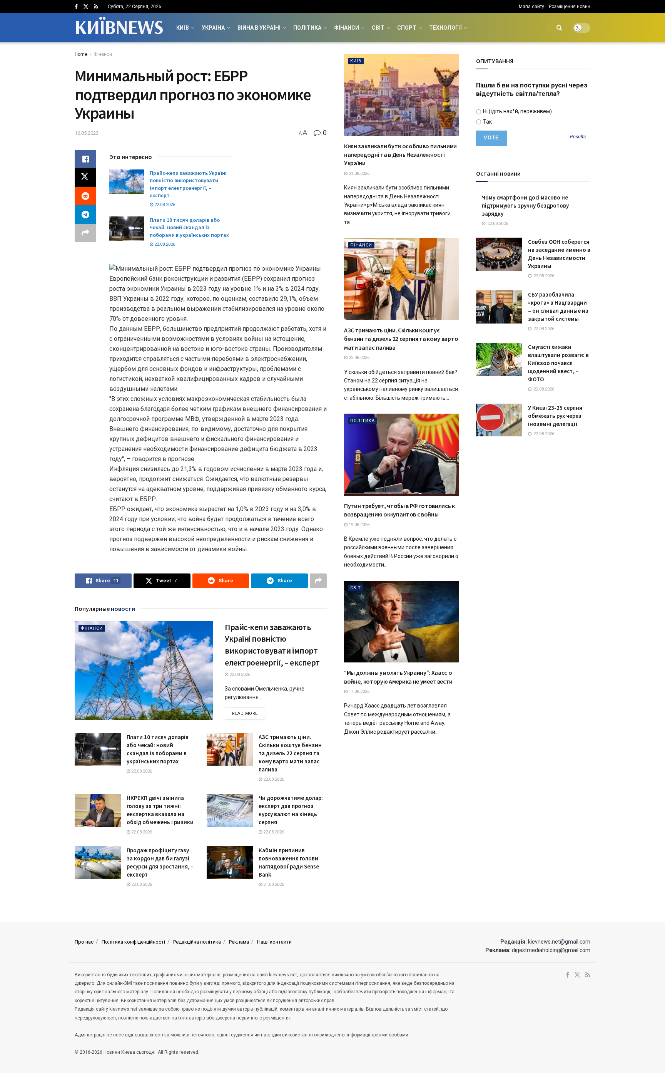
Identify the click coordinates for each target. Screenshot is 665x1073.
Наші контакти (274, 942)
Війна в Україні (259, 28)
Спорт (406, 28)
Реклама (239, 942)
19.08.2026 (358, 524)
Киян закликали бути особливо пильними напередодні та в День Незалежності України (400, 154)
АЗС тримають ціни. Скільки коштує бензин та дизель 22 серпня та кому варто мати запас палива (290, 753)
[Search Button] (559, 27)
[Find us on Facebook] (76, 6)
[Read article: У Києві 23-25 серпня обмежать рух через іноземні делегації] (499, 420)
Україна (213, 28)
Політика (307, 28)
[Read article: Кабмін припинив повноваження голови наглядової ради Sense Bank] (230, 862)
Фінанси (346, 28)
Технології (445, 28)
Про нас (84, 942)
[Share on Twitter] (85, 177)
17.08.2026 (358, 691)
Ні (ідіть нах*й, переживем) (517, 111)
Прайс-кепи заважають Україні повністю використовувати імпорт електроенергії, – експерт (188, 184)
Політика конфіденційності (133, 942)
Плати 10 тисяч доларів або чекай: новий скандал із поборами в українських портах (189, 227)
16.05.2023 (87, 133)
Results (577, 136)
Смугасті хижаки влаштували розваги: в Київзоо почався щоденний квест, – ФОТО (558, 363)
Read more (248, 713)
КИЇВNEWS (119, 27)
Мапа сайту (531, 6)
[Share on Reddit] (85, 196)
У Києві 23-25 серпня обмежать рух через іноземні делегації (555, 416)
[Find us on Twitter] (86, 6)
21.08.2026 (273, 884)
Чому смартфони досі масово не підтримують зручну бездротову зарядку (525, 205)
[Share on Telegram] (85, 214)
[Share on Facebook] (85, 159)
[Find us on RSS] (96, 6)
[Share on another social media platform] (85, 233)
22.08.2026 (164, 204)
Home (81, 54)
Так (487, 122)
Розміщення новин (569, 6)
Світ (378, 28)
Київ (182, 28)
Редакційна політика (197, 942)
